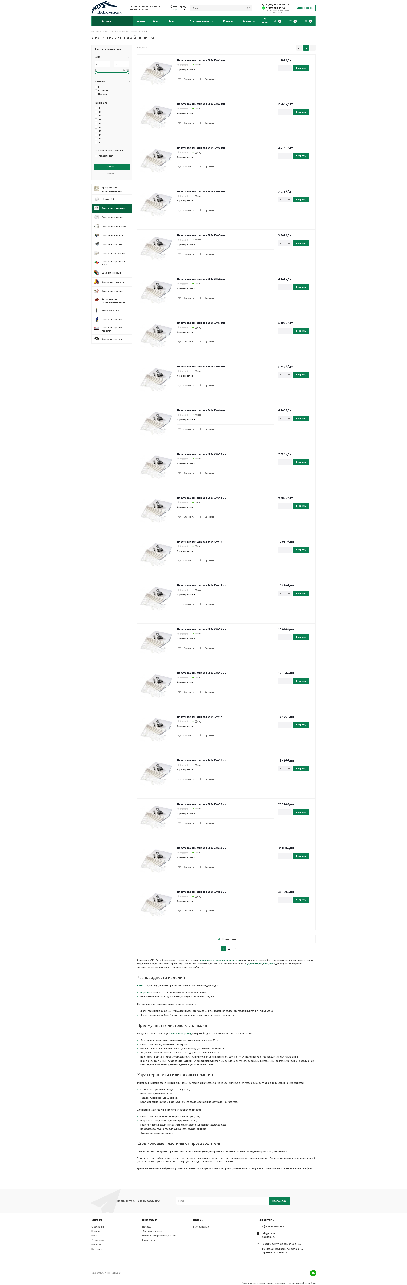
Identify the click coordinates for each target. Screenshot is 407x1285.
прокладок (269, 963)
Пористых (145, 992)
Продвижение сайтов (253, 1283)
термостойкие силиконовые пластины (219, 960)
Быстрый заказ (201, 1226)
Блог (94, 1235)
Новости (95, 1231)
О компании (97, 1226)
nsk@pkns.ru (268, 1233)
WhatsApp (313, 1273)
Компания (96, 1219)
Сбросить (112, 174)
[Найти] (248, 8)
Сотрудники (97, 1240)
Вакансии (96, 1244)
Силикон (141, 985)
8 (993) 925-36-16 (275, 8)
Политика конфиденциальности (159, 1235)
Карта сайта (148, 1240)
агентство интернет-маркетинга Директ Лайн (291, 1283)
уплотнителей (254, 963)
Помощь (146, 1226)
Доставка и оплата (152, 1231)
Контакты (96, 1249)
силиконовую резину (180, 1033)
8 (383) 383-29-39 (275, 4)
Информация (149, 1219)
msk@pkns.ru (268, 1237)
